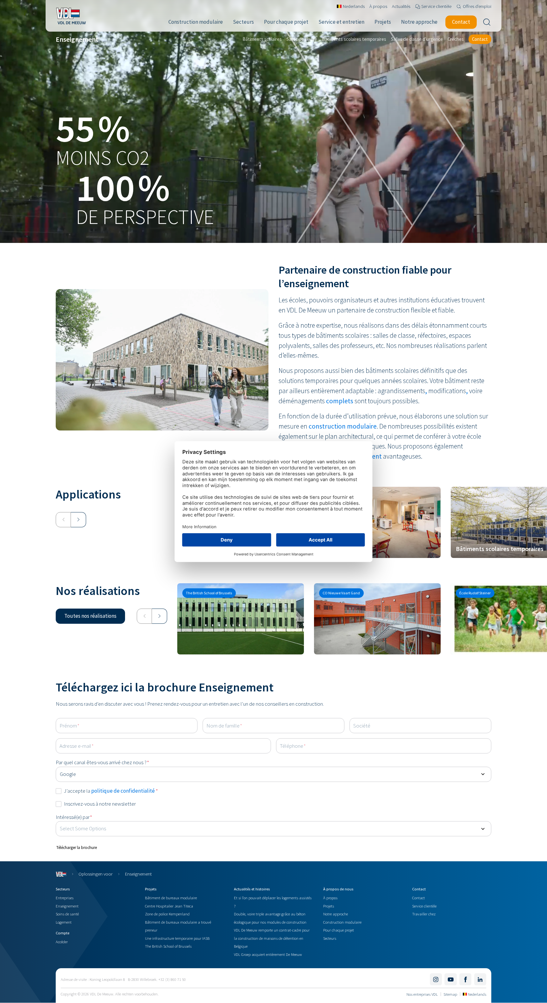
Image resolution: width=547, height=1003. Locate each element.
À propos (330, 897)
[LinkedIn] (480, 979)
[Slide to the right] (78, 519)
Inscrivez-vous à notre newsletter (100, 803)
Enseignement (67, 905)
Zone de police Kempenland (167, 913)
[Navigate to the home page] (71, 15)
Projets (328, 905)
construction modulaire (343, 426)
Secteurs (329, 938)
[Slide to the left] (63, 519)
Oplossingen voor (96, 874)
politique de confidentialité (123, 790)
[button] (90, 616)
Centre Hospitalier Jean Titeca (169, 905)
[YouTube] (450, 979)
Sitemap (450, 994)
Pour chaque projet (338, 929)
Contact (418, 897)
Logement (64, 922)
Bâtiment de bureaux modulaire (171, 897)
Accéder (62, 941)
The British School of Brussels (168, 946)
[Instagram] (436, 979)
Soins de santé (67, 913)
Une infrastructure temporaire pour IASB (177, 938)
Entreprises (64, 897)
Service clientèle (424, 905)
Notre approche (335, 913)
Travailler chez (424, 913)
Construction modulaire (342, 922)
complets (339, 401)
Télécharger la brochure (76, 847)
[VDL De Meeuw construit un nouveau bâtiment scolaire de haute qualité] (240, 618)
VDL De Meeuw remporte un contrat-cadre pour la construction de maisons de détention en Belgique (272, 938)
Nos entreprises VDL (422, 994)
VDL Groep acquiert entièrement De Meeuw (268, 954)
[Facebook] (465, 979)
